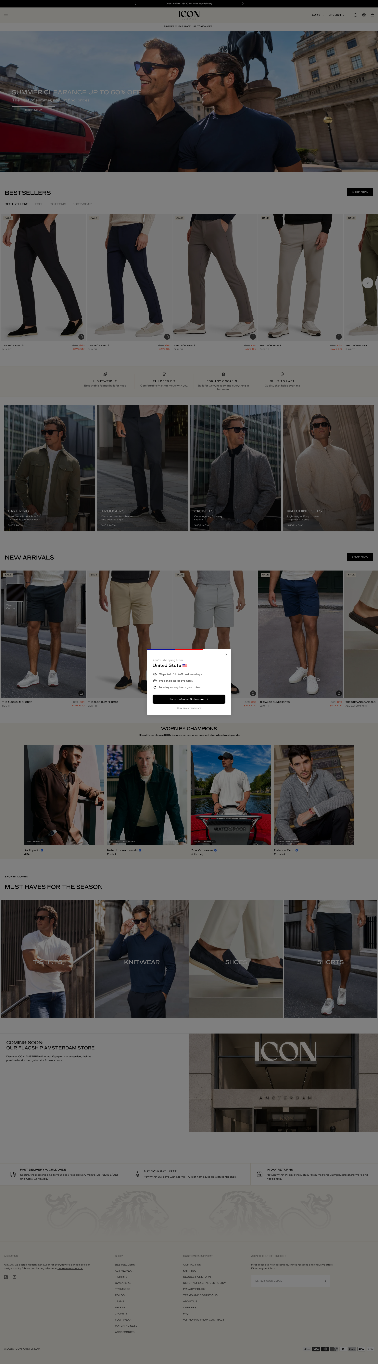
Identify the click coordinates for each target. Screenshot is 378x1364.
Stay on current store (189, 708)
